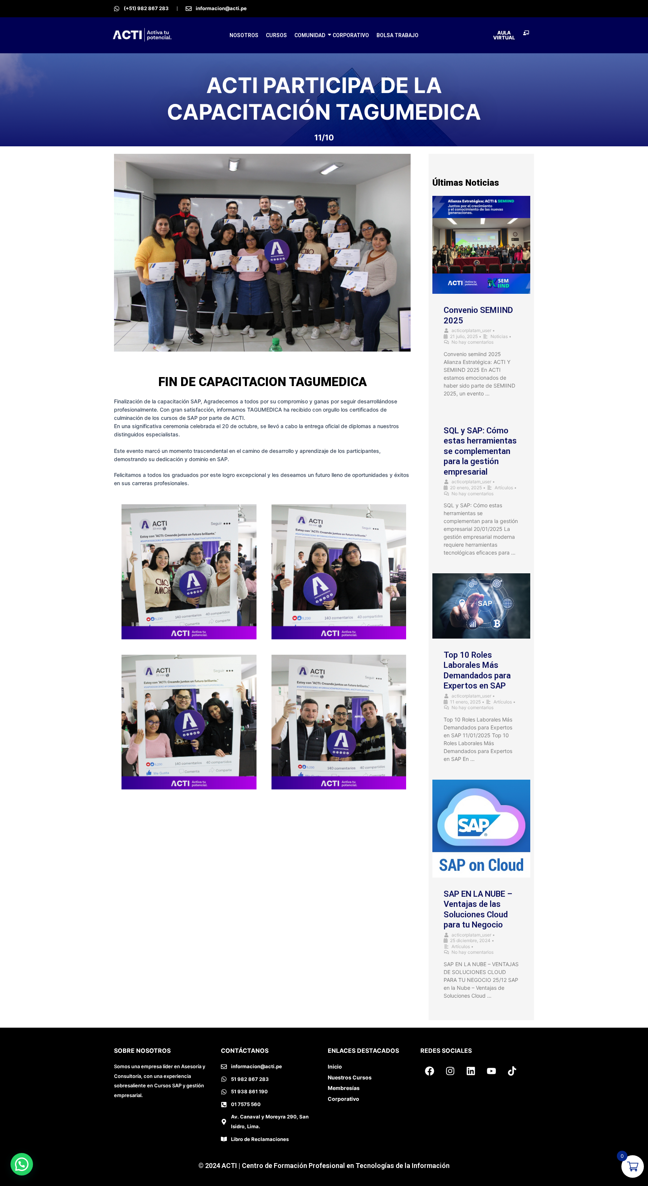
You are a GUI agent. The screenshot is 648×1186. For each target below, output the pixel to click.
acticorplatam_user (471, 330)
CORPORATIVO (351, 35)
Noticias (499, 336)
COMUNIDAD (309, 35)
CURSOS (276, 35)
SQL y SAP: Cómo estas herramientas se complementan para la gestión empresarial (480, 451)
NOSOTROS (244, 35)
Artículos (504, 487)
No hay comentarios (473, 342)
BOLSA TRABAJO (397, 35)
